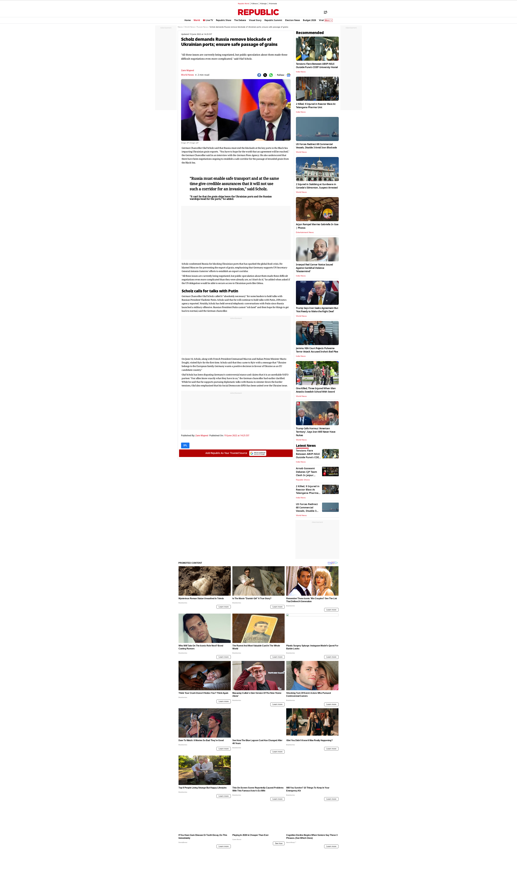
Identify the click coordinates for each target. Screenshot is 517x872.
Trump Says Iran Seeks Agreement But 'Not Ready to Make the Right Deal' (317, 309)
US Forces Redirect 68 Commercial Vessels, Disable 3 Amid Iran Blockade (316, 145)
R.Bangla (263, 3)
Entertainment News (305, 232)
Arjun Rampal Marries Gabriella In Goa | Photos (317, 226)
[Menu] (324, 12)
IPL (185, 445)
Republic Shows (303, 480)
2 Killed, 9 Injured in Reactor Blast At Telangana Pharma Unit (315, 105)
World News (187, 75)
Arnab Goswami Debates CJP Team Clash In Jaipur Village (306, 473)
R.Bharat (254, 3)
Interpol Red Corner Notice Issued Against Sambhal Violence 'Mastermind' (314, 268)
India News (301, 72)
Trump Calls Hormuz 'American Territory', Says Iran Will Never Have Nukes (315, 432)
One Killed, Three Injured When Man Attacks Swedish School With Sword (316, 390)
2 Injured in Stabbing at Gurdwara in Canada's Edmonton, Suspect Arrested (317, 186)
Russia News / (203, 27)
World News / (190, 27)
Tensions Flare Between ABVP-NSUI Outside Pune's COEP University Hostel (317, 65)
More (327, 20)
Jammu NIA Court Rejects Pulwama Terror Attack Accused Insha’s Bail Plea (317, 350)
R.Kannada (273, 3)
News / (181, 27)
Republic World (243, 3)
